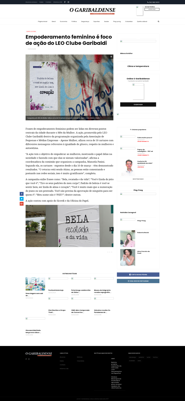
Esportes (97, 21)
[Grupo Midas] (182, 398)
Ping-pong (117, 21)
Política (74, 21)
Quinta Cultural (31, 31)
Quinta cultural (142, 21)
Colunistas (129, 21)
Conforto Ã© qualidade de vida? (144, 162)
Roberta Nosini (143, 232)
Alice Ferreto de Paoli (143, 252)
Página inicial (42, 21)
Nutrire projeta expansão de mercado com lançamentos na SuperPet (116, 367)
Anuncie (62, 357)
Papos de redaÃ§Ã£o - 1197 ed (145, 150)
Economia (63, 21)
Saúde (106, 21)
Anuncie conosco (31, 2)
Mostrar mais (138, 179)
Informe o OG (57, 2)
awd (113, 358)
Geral (54, 21)
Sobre (41, 2)
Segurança (85, 21)
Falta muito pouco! (144, 138)
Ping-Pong (141, 221)
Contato (48, 2)
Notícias (79, 357)
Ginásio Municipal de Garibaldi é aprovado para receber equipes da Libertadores (116, 382)
